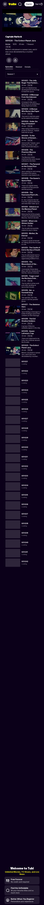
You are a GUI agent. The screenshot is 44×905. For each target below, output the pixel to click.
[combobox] (23, 74)
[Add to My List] (9, 60)
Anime (7, 44)
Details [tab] (28, 67)
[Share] (15, 60)
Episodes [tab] (9, 67)
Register (29, 4)
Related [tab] (19, 67)
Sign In (37, 4)
